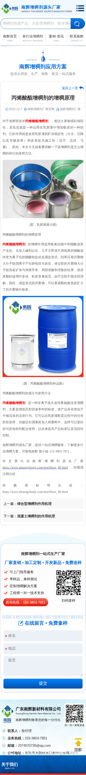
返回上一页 (70, 88)
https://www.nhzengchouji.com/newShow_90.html (35, 467)
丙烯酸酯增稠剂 (36, 121)
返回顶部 (78, 745)
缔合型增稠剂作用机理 (34, 504)
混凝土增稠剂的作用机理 (36, 516)
